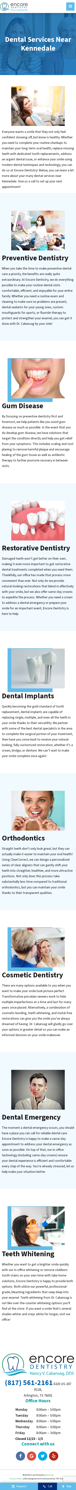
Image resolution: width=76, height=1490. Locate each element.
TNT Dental (61, 1478)
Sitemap (50, 1475)
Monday (21, 1409)
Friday (20, 1433)
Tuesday (21, 1415)
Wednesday (24, 1421)
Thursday (22, 1427)
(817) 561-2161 (29, 1383)
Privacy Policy (16, 1478)
